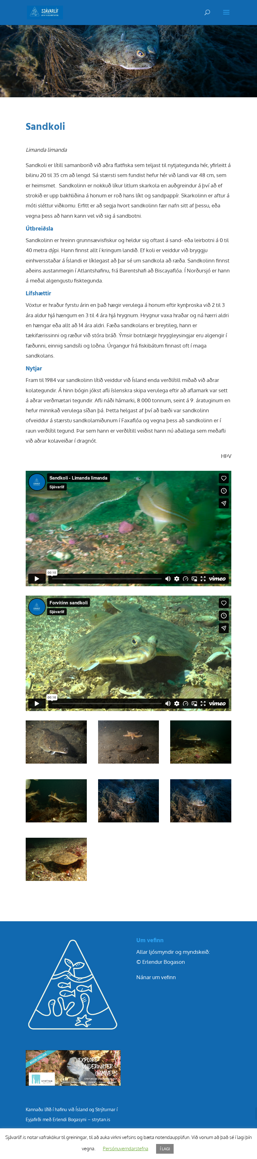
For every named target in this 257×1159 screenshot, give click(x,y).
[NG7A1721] (200, 763)
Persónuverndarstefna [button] (125, 1148)
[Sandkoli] (56, 763)
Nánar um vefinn (156, 977)
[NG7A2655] (128, 822)
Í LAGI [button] (165, 1148)
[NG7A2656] (200, 822)
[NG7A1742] (56, 822)
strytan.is (101, 1119)
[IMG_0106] (56, 880)
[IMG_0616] (128, 763)
